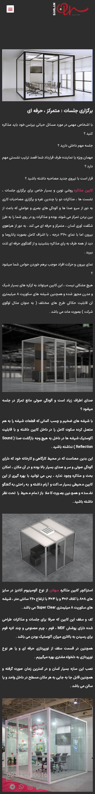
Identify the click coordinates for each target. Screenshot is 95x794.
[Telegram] (12, 787)
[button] (10, 9)
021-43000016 (27, 775)
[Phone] (39, 787)
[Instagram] (30, 787)
